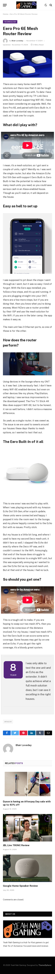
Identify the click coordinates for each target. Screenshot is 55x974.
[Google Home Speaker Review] (27, 868)
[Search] (50, 5)
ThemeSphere (44, 965)
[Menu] (5, 5)
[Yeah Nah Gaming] (26, 5)
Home (5, 14)
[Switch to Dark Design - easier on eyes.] (46, 5)
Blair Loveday (17, 41)
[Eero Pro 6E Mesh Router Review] (27, 63)
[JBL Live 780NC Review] (27, 827)
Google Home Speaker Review (20, 885)
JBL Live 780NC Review (16, 845)
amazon (8, 721)
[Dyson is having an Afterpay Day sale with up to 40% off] (27, 784)
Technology (10, 22)
